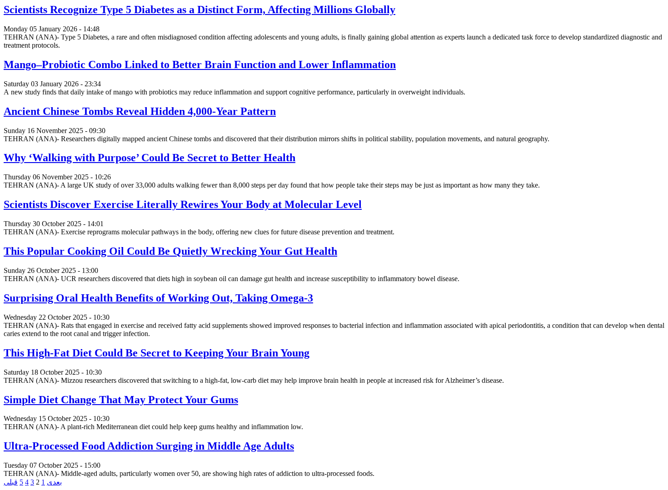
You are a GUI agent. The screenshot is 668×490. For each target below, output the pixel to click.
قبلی (11, 482)
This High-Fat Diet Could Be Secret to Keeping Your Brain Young (156, 353)
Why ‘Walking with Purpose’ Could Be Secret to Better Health (149, 157)
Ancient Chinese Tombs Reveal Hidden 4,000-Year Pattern (140, 111)
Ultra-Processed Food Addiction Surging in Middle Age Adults (149, 446)
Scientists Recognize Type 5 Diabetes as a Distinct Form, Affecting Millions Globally (199, 9)
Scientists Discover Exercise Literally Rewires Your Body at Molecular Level (183, 204)
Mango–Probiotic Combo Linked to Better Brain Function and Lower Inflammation (200, 64)
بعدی (54, 482)
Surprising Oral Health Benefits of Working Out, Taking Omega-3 (158, 298)
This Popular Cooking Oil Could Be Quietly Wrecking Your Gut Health (170, 251)
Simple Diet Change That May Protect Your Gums (121, 400)
